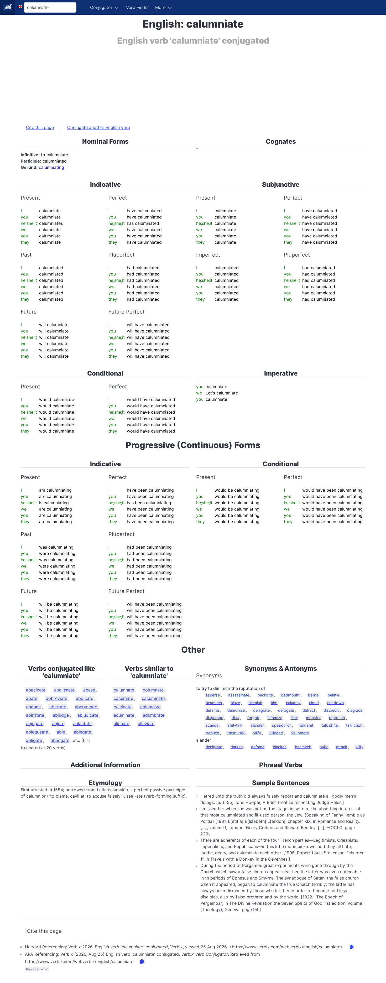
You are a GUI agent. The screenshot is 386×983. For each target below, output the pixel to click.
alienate (121, 723)
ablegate (82, 732)
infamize (275, 717)
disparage (214, 717)
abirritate (35, 715)
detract (308, 710)
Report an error (37, 969)
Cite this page (40, 127)
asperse (213, 695)
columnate (153, 690)
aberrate (57, 706)
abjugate (34, 723)
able (61, 732)
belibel (313, 695)
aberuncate (86, 706)
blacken (279, 747)
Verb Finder (137, 7)
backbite (265, 695)
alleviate (146, 723)
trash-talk (236, 733)
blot (274, 702)
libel (294, 717)
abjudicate (87, 715)
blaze (235, 702)
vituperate (300, 733)
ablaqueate (37, 732)
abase (89, 690)
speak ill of (281, 725)
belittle (333, 695)
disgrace (354, 710)
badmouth (290, 695)
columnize (150, 706)
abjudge (61, 715)
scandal (212, 725)
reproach (337, 717)
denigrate (261, 710)
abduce (33, 706)
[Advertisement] (178, 82)
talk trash (354, 725)
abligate (34, 740)
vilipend (276, 733)
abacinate (35, 690)
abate (31, 698)
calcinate (123, 706)
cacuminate (153, 698)
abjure (58, 723)
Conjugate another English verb (98, 127)
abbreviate (56, 698)
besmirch (214, 702)
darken (237, 747)
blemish (255, 702)
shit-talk (235, 725)
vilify (257, 733)
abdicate (84, 698)
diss (235, 717)
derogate (286, 710)
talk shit (306, 725)
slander (257, 725)
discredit (331, 710)
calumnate (124, 690)
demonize (236, 710)
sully (324, 747)
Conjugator (101, 7)
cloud (314, 702)
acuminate (124, 715)
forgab (253, 717)
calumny (293, 702)
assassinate (238, 695)
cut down (335, 702)
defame (212, 710)
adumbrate (153, 715)
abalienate (64, 690)
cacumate (123, 698)
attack (341, 747)
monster (313, 717)
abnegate (60, 740)
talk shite (330, 725)
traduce (212, 733)
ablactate (82, 723)
